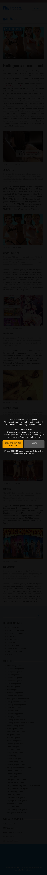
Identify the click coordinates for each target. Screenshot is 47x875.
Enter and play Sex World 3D (13, 444)
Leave (34, 443)
